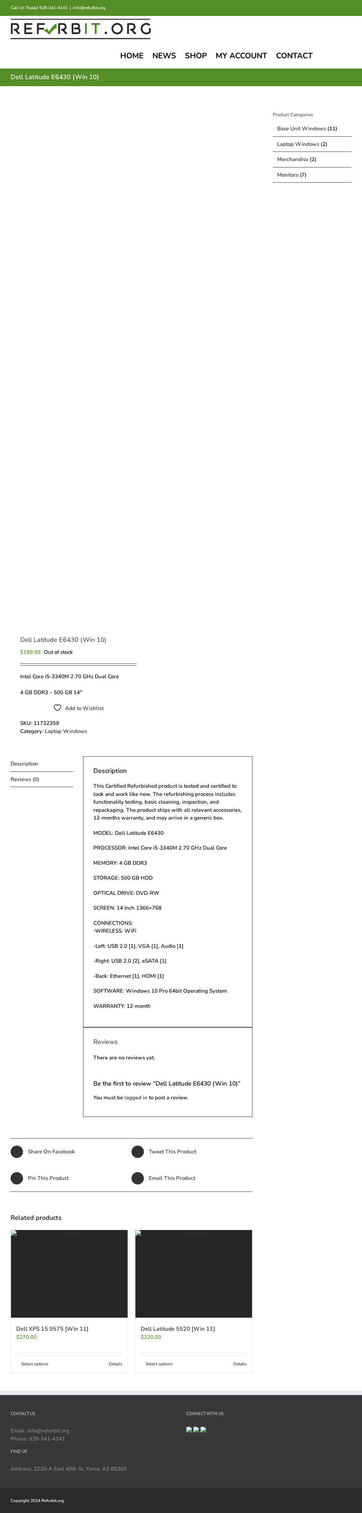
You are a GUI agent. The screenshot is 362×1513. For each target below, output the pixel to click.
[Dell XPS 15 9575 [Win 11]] (69, 1274)
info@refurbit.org (89, 8)
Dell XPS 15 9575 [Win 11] (52, 1329)
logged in (135, 1097)
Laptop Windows (66, 731)
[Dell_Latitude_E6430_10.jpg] (69, 361)
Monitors (287, 174)
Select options (34, 1364)
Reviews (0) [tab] (25, 779)
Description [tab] (24, 763)
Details (115, 1364)
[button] (340, 55)
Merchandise (292, 159)
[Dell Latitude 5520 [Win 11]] (193, 1274)
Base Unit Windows (301, 128)
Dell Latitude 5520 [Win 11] (178, 1329)
